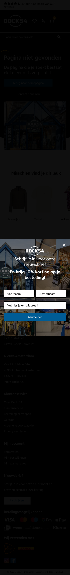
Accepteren (35, 292)
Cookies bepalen (35, 303)
